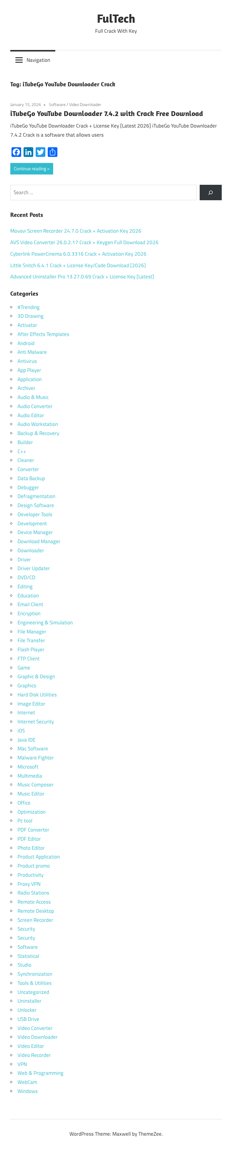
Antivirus (27, 361)
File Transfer (31, 640)
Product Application (39, 857)
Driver (24, 559)
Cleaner (26, 460)
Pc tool (25, 821)
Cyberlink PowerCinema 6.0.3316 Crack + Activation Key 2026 (78, 254)
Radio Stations (33, 893)
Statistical (28, 956)
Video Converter (35, 1028)
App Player (29, 370)
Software (57, 104)
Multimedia (30, 776)
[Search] (211, 192)
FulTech (116, 18)
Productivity (31, 875)
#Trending (29, 307)
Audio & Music (33, 397)
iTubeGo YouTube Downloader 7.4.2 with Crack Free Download (106, 113)
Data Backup (31, 478)
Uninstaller (29, 1001)
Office (24, 803)
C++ (22, 451)
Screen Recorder (35, 920)
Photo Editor (31, 848)
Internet (26, 712)
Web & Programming (40, 1073)
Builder (25, 442)
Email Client (30, 604)
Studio (24, 965)
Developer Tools (35, 514)
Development (32, 523)
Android (26, 343)
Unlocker (27, 1010)
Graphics (27, 685)
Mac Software (33, 748)
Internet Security (36, 722)
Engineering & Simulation (45, 622)
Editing (25, 586)
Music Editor (31, 794)
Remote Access (34, 902)
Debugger (28, 487)
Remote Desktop (36, 911)
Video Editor (31, 1046)
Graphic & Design (36, 676)
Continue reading (30, 168)
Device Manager (35, 532)
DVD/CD (26, 577)
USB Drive (28, 1019)
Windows (28, 1091)
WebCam (27, 1082)
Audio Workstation (38, 424)
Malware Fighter (36, 758)
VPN (22, 1064)
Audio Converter (35, 406)
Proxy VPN (29, 884)
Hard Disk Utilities (37, 695)
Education (28, 595)
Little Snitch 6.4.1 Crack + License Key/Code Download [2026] (78, 265)
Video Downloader (85, 104)
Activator (27, 325)
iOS (21, 731)
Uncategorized (33, 992)
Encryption (29, 613)
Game (24, 668)
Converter (28, 469)
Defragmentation (36, 496)
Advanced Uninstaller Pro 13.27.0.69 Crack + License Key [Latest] (82, 277)
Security (26, 929)
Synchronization (35, 974)
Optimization (32, 812)
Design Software (36, 505)
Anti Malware (32, 352)
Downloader (31, 550)
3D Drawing (31, 316)
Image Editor (31, 704)
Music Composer (35, 785)
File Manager (32, 632)
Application (30, 379)
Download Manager (39, 541)
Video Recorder (34, 1055)
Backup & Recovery (38, 433)
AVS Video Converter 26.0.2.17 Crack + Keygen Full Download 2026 (84, 242)
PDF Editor (29, 839)
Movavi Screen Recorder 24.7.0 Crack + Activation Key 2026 (75, 231)
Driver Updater (34, 568)
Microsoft (28, 767)
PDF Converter (33, 830)
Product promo (34, 866)
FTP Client (29, 659)
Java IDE (26, 740)
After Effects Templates (43, 334)
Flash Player (31, 649)
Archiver (26, 388)
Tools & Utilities (35, 983)
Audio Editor (31, 415)
